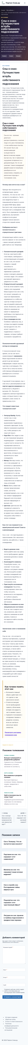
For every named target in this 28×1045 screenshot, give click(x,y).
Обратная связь (10, 1019)
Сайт (4, 985)
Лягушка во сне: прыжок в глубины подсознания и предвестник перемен (14, 918)
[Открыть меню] (24, 3)
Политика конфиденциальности (12, 1025)
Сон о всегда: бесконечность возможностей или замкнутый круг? (7, 818)
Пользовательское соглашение (11, 1029)
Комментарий (8, 947)
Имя (5, 970)
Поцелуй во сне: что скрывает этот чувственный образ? (12, 902)
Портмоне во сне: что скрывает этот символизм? (12, 857)
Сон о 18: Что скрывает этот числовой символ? (21, 817)
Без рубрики (10, 10)
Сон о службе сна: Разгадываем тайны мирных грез (12, 887)
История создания (11, 1017)
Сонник (3, 10)
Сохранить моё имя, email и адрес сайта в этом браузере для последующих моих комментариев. (14, 991)
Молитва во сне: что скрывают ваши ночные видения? (13, 872)
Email (5, 977)
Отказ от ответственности (13, 1021)
